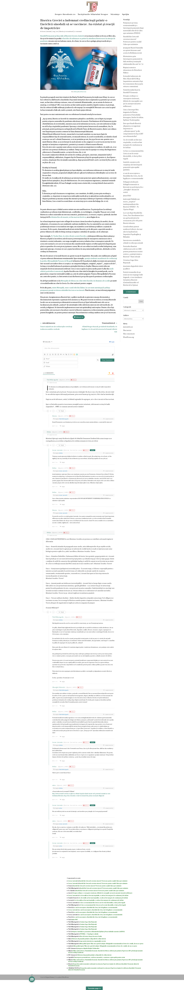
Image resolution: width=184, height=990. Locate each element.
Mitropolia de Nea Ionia (80, 91)
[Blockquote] (61, 354)
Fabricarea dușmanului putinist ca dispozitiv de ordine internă (89, 939)
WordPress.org (128, 337)
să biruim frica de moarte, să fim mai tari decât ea (68, 217)
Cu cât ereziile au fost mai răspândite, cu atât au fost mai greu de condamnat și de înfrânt (103, 895)
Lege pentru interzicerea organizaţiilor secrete (93, 941)
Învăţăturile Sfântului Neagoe (93, 15)
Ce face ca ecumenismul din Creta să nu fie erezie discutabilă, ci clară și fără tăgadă (102, 903)
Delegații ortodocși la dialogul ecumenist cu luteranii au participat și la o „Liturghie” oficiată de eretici (133, 187)
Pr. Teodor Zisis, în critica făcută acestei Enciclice (69, 236)
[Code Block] (63, 354)
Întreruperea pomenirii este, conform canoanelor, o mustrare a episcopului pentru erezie (99, 957)
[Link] (66, 354)
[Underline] (50, 354)
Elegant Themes (49, 977)
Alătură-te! (79, 317)
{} (68, 354)
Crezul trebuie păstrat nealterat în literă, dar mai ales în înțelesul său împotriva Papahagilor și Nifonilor (132, 231)
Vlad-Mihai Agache (63, 419)
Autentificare (128, 327)
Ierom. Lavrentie (46, 31)
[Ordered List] (55, 354)
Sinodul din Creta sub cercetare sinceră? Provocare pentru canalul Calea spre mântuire (103, 881)
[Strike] (52, 354)
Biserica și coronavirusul (66, 31)
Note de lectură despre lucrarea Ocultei (91, 936)
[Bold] (44, 354)
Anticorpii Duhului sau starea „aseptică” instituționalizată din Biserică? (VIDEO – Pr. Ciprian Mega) (131, 204)
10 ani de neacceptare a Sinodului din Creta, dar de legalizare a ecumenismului (133, 176)
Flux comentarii (129, 334)
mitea (60, 808)
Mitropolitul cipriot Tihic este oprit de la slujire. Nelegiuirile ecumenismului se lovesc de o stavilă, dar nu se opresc (111, 944)
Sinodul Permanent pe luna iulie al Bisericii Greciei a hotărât (62, 36)
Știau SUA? (127, 196)
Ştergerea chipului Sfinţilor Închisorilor (88, 948)
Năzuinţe (115, 15)
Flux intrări (127, 330)
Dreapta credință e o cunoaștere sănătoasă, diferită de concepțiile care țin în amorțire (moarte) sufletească (133, 101)
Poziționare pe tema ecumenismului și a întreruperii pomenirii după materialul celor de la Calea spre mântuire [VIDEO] (133, 28)
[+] (71, 354)
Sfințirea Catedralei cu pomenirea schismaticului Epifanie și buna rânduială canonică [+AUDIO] (98, 931)
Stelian (49, 432)
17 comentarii (78, 31)
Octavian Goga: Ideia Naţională (88, 922)
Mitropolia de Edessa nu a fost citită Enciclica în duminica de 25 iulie (85, 281)
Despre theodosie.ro (65, 15)
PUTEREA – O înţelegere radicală (89, 934)
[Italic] (47, 354)
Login (112, 342)
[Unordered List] (58, 354)
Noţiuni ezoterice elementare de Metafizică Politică (132, 70)
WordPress (65, 977)
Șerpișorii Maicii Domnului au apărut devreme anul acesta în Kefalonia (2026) (133, 50)
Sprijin (125, 15)
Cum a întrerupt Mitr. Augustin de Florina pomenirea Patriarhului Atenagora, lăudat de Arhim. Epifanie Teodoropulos (133, 115)
